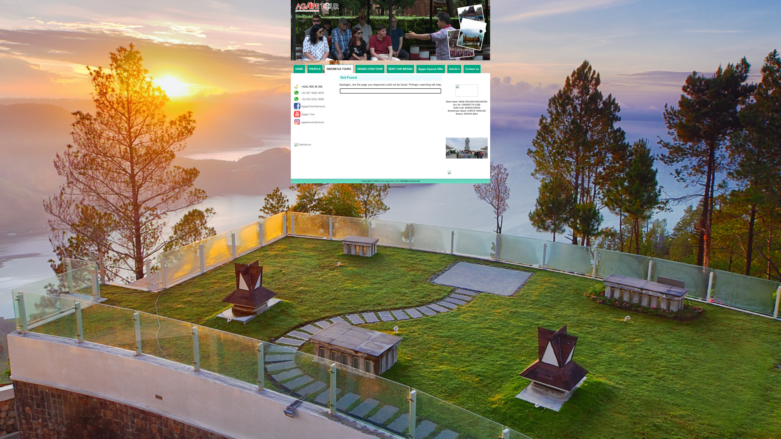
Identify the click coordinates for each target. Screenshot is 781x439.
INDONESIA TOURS (339, 69)
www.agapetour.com (389, 181)
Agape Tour (308, 114)
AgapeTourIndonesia (313, 106)
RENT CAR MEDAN (400, 69)
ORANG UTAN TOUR (370, 69)
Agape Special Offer (430, 69)
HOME (299, 69)
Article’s (454, 69)
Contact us (472, 69)
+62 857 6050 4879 (312, 93)
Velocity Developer (396, 186)
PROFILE (315, 69)
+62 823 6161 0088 (312, 99)
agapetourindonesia (312, 122)
